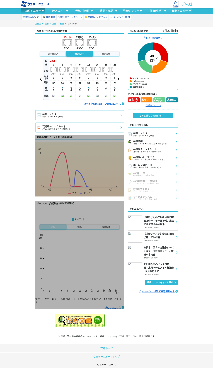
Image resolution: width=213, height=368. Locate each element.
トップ (38, 23)
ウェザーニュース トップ (106, 356)
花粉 (189, 4)
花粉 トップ (106, 348)
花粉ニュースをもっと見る (160, 282)
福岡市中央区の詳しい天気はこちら (102, 103)
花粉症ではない (153, 105)
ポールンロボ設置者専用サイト (158, 291)
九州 (54, 23)
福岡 (62, 23)
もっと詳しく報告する (150, 115)
